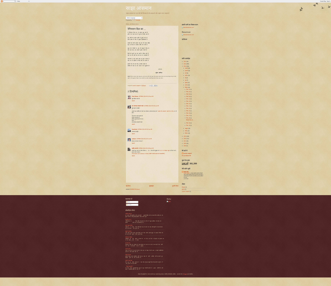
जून (186, 80)
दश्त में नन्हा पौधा (128, 260)
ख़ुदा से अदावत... (128, 231)
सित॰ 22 (188, 108)
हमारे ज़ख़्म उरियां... (129, 225)
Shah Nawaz (135, 96)
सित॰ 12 (188, 99)
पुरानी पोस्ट (175, 186)
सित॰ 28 (188, 118)
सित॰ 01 (188, 89)
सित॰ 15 (188, 101)
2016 (185, 138)
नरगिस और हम (128, 213)
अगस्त (186, 85)
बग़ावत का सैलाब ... (129, 237)
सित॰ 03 (188, 91)
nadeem (134, 138)
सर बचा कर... (128, 243)
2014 (185, 66)
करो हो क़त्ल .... (128, 248)
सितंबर (186, 87)
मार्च (186, 73)
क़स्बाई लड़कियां (187, 173)
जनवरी (186, 68)
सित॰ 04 (188, 94)
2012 (185, 61)
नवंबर (186, 130)
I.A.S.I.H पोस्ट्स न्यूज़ (164, 150)
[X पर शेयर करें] (153, 85)
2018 (185, 143)
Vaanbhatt (134, 129)
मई (185, 77)
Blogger (185, 274)
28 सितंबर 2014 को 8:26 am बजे (151, 105)
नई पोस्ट (128, 186)
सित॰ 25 (188, 113)
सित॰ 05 (188, 96)
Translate (138, 20)
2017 (185, 141)
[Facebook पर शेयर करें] (155, 85)
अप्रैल (186, 75)
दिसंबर (186, 133)
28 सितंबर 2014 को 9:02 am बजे (145, 129)
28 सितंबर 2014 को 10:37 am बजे (144, 138)
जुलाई (186, 82)
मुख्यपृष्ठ (151, 186)
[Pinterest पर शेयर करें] (157, 85)
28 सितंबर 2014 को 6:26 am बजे (146, 96)
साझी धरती (186, 171)
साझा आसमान (138, 7)
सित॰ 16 (188, 103)
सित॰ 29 (188, 123)
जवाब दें (133, 100)
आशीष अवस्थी (135, 148)
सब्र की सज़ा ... (128, 254)
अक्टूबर (186, 128)
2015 (185, 136)
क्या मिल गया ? (128, 219)
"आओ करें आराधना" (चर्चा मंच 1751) (166, 111)
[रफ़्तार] (169, 201)
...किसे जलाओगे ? (129, 266)
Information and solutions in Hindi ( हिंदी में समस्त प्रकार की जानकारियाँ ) (148, 153)
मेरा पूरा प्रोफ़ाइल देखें (186, 155)
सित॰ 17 (188, 106)
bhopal (183, 187)
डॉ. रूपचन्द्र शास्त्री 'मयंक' (138, 105)
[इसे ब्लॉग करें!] (152, 85)
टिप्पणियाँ (129, 204)
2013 (185, 63)
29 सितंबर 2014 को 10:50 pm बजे (146, 148)
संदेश (128, 202)
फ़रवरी (186, 70)
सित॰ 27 (188, 115)
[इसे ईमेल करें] (150, 85)
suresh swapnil (188, 153)
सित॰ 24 (188, 110)
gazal (183, 189)
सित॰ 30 (188, 125)
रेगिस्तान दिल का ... (190, 120)
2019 (185, 145)
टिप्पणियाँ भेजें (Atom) (135, 189)
